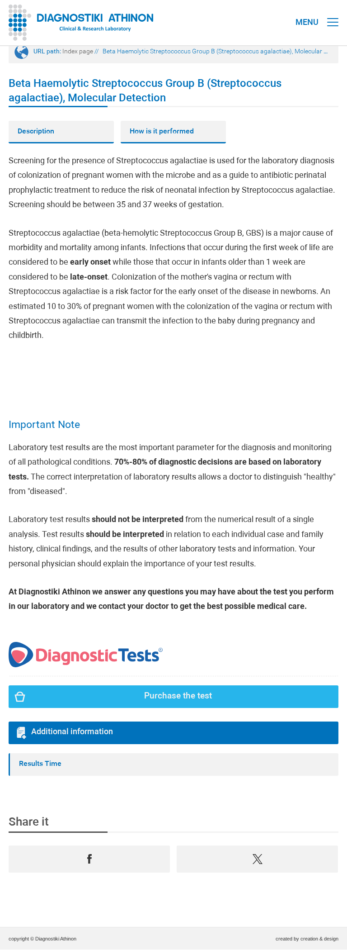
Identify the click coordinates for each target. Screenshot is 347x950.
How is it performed (162, 131)
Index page (77, 51)
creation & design (319, 938)
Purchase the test (178, 696)
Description (36, 131)
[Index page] (81, 23)
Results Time (40, 764)
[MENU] (332, 14)
